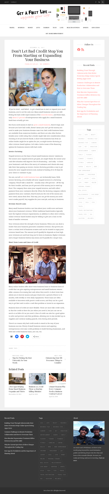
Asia (79, 134)
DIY (86, 146)
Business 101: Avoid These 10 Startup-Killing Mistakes (36, 389)
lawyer (86, 178)
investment (91, 174)
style (80, 202)
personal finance (84, 186)
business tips (83, 142)
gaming (80, 166)
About (6, 2)
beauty (93, 134)
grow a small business (42, 125)
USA (91, 214)
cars (79, 146)
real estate (82, 190)
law (79, 178)
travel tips (82, 214)
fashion (88, 154)
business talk (92, 138)
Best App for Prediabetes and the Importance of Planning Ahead (88, 114)
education (93, 146)
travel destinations (85, 210)
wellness (91, 218)
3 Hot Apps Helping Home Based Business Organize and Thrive (17, 389)
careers (94, 142)
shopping (81, 198)
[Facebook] (96, 2)
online (94, 182)
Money (30, 28)
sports (90, 198)
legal (93, 178)
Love (61, 28)
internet (81, 174)
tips (93, 202)
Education (96, 28)
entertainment (83, 150)
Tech (54, 28)
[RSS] (99, 2)
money (86, 182)
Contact (13, 2)
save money (95, 194)
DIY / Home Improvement (54, 33)
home (95, 166)
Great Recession (47, 115)
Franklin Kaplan (31, 64)
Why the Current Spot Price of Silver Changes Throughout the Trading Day (89, 104)
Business (21, 28)
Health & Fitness (73, 28)
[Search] (103, 2)
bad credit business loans (30, 177)
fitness (81, 162)
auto (86, 134)
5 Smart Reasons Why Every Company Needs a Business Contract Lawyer (57, 390)
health (88, 166)
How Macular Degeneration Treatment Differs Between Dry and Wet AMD (88, 95)
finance (81, 158)
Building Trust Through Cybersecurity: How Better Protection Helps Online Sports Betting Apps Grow (19, 425)
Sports (85, 28)
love (79, 182)
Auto (38, 28)
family (80, 154)
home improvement (84, 170)
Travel (12, 28)
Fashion (46, 28)
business (81, 138)
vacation (81, 218)
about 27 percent (18, 118)
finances (90, 158)
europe (93, 150)
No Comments (45, 64)
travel (80, 206)
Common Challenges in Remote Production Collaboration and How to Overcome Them (88, 85)
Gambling (90, 162)
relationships (83, 194)
